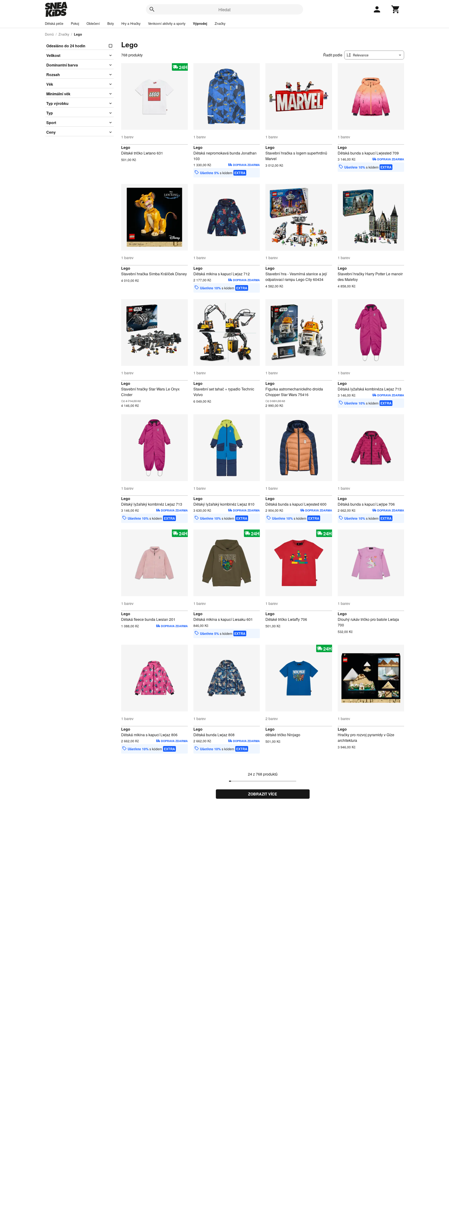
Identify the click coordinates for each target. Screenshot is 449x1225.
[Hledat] (152, 9)
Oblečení (93, 23)
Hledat (224, 9)
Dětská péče (54, 23)
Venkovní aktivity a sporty (166, 23)
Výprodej (200, 23)
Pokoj (75, 23)
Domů (49, 34)
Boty (110, 23)
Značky (220, 23)
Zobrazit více (262, 794)
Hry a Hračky (131, 23)
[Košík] (395, 9)
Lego (125, 147)
